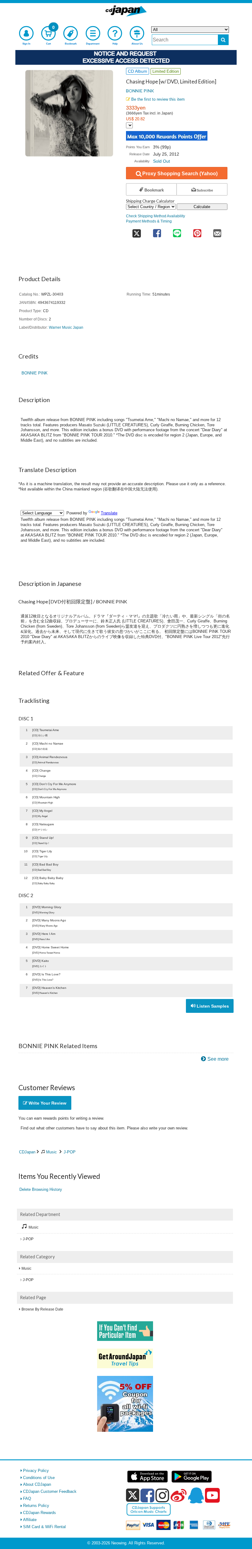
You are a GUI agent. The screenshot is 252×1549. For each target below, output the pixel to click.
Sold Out (161, 161)
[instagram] (162, 1495)
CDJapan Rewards (39, 1512)
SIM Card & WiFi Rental (44, 1526)
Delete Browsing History (40, 1189)
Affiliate (30, 1519)
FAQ (27, 1498)
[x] (132, 1495)
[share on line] (177, 231)
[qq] (196, 1495)
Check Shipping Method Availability (155, 216)
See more (218, 1059)
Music (51, 1152)
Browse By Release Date (42, 1309)
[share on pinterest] (197, 231)
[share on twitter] (136, 231)
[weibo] (179, 1495)
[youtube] (212, 1495)
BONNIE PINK (140, 90)
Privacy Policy (36, 1470)
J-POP (70, 1152)
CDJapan (27, 1152)
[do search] (223, 39)
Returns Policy (36, 1505)
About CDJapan (37, 1484)
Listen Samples (212, 1006)
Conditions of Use (39, 1477)
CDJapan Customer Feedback (50, 1491)
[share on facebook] (157, 231)
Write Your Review (46, 1103)
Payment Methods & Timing (149, 221)
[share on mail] (217, 231)
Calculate (202, 206)
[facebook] (147, 1495)
